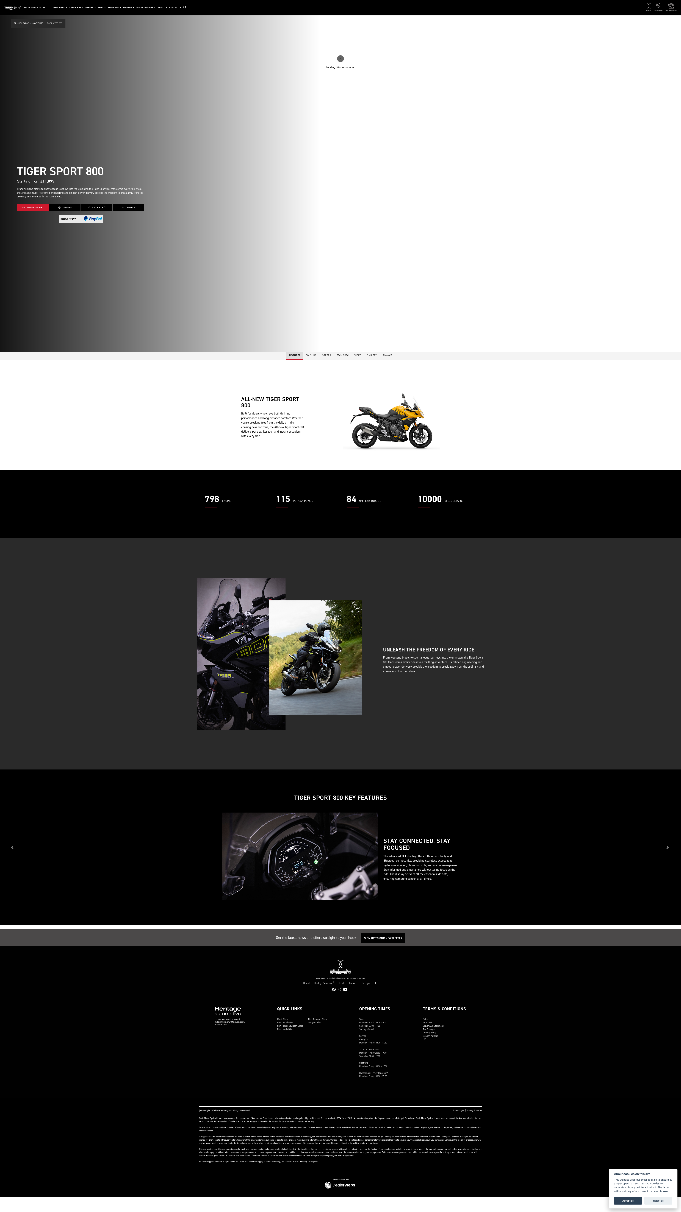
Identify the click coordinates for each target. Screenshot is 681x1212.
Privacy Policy (429, 1032)
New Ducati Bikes (285, 1022)
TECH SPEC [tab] (343, 355)
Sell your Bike (370, 983)
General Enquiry (35, 207)
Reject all (658, 1200)
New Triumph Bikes (317, 1019)
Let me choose (658, 1191)
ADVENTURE (37, 23)
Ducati (307, 983)
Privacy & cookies (474, 1110)
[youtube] (346, 989)
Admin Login (458, 1110)
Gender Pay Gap (430, 1035)
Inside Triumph (145, 7)
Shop (101, 7)
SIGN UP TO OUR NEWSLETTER (383, 938)
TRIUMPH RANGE (21, 23)
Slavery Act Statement (433, 1025)
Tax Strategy (429, 1029)
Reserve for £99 (68, 218)
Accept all (627, 1200)
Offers (89, 7)
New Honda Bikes (285, 1029)
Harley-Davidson (324, 983)
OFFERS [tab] (326, 355)
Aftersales (427, 1022)
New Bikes (59, 7)
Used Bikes (75, 7)
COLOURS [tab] (311, 355)
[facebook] (335, 989)
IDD (424, 1039)
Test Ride (66, 207)
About (161, 7)
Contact (174, 7)
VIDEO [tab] (357, 355)
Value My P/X (99, 207)
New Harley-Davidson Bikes (290, 1025)
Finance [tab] (387, 355)
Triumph (353, 983)
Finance (130, 207)
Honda (341, 983)
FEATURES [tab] (294, 355)
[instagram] (340, 989)
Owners (127, 7)
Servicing (113, 7)
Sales (425, 1019)
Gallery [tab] (372, 355)
